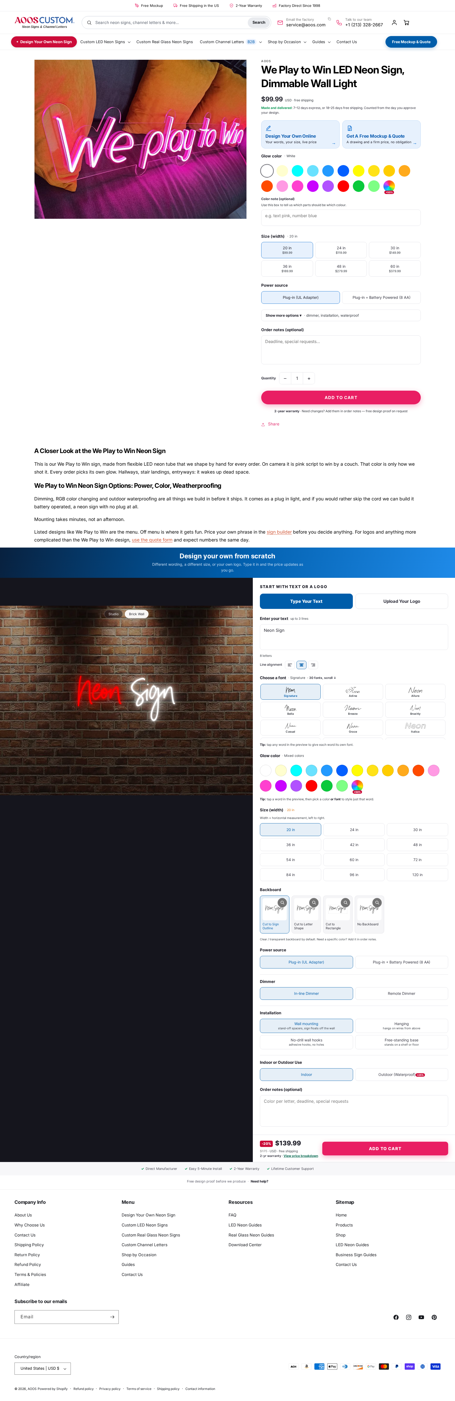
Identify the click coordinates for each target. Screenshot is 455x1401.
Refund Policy (27, 1264)
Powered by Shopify (53, 1389)
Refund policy (83, 1389)
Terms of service (138, 1389)
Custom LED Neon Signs (145, 1225)
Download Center (245, 1244)
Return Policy (27, 1254)
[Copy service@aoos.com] (329, 19)
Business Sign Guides (356, 1254)
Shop (340, 1235)
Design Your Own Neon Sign (148, 1215)
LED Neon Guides (245, 1225)
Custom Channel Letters (144, 1244)
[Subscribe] (112, 1317)
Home (341, 1215)
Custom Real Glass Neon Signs (151, 1235)
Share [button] (273, 424)
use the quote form (152, 540)
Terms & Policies (30, 1274)
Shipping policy (168, 1389)
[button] (105, 42)
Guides (128, 1264)
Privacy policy (110, 1389)
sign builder (279, 532)
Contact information (200, 1389)
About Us (23, 1215)
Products (344, 1225)
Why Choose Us (29, 1225)
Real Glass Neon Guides (251, 1235)
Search (259, 22)
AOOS (32, 1389)
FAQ (232, 1215)
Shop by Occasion (139, 1254)
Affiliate (21, 1284)
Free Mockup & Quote (411, 41)
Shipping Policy (29, 1244)
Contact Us (25, 1235)
